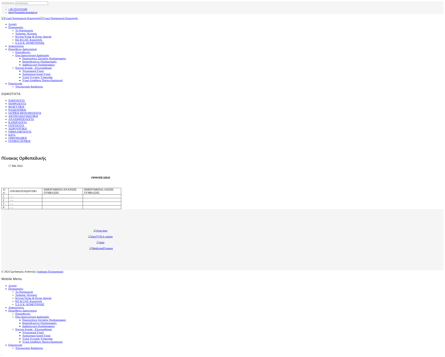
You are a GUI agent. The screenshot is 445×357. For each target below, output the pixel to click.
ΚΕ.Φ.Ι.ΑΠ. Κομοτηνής (28, 39)
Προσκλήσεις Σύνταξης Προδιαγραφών (44, 58)
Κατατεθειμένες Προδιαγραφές (39, 61)
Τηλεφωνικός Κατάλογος (29, 86)
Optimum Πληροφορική (50, 271)
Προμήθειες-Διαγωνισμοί (22, 49)
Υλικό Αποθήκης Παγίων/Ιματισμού (42, 80)
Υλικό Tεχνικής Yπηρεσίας (37, 77)
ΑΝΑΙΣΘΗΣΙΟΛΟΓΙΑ (21, 119)
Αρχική (12, 24)
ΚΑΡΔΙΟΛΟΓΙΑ (17, 122)
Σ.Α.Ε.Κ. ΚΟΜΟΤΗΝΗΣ (29, 42)
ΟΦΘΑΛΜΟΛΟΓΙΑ (19, 131)
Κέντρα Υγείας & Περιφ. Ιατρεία (33, 36)
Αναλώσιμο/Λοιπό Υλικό (36, 74)
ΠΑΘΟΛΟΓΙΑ (16, 100)
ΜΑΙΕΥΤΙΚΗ (16, 106)
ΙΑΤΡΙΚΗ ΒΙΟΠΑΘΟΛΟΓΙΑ (24, 112)
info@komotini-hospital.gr (22, 12)
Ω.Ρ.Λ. (12, 134)
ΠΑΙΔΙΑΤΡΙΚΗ (17, 109)
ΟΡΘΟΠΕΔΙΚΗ (17, 137)
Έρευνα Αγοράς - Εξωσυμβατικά (33, 67)
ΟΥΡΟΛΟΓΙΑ (16, 125)
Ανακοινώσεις (16, 46)
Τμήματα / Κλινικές (26, 33)
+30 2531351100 (17, 9)
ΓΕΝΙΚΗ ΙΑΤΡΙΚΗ (19, 141)
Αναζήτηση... (8, 3)
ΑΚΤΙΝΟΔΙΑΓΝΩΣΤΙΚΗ (23, 116)
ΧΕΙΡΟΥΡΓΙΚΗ (17, 128)
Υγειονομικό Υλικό (33, 71)
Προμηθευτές (22, 52)
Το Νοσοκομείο (24, 30)
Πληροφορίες (15, 27)
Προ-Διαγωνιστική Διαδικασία (32, 55)
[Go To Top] (1, 353)
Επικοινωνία (15, 83)
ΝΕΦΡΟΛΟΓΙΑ (17, 103)
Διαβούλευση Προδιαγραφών (38, 64)
